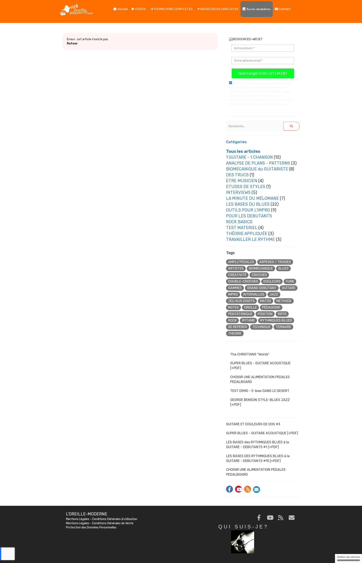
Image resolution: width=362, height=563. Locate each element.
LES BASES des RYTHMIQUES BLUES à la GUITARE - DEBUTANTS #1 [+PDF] (257, 444)
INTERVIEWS (238, 192)
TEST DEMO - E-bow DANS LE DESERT (259, 391)
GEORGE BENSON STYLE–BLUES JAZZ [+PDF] (260, 402)
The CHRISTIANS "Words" (249, 354)
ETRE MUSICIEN (241, 180)
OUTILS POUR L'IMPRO (248, 210)
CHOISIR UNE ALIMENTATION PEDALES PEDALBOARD (260, 379)
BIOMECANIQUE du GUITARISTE (257, 168)
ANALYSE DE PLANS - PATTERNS (258, 163)
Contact (284, 9)
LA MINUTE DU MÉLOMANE (252, 198)
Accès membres (258, 9)
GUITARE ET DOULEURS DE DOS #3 (253, 424)
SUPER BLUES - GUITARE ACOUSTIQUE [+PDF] (260, 365)
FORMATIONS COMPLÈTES (173, 9)
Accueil (122, 9)
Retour (72, 43)
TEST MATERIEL (241, 227)
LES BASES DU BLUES (248, 204)
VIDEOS (140, 9)
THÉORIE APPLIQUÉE (246, 233)
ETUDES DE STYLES (245, 186)
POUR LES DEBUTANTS (249, 215)
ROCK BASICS (239, 221)
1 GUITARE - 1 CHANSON (249, 157)
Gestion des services (348, 557)
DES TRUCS (237, 174)
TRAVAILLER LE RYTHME (250, 239)
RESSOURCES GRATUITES (218, 9)
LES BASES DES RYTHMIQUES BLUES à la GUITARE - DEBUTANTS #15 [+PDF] (258, 458)
